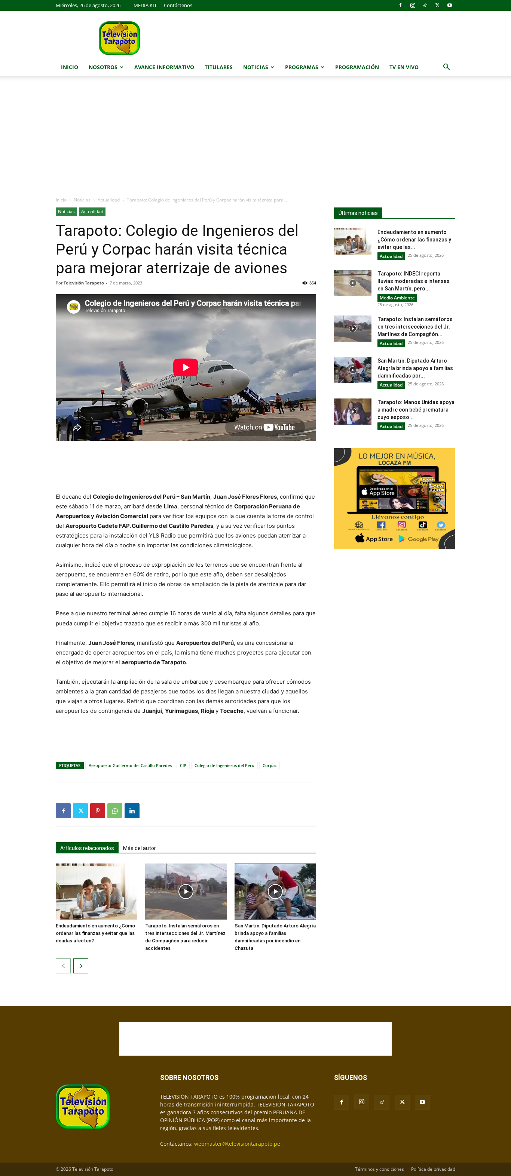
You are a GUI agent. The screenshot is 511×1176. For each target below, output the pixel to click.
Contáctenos (178, 5)
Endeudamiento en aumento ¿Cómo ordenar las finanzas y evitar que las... (414, 239)
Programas (301, 67)
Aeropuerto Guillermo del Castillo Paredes (130, 765)
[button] (446, 67)
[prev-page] (63, 965)
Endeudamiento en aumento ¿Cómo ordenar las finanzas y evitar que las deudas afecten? (95, 933)
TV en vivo (404, 67)
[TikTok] (425, 5)
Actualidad (109, 200)
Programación (357, 67)
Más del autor (139, 848)
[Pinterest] (97, 810)
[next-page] (80, 965)
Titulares (219, 67)
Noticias (255, 67)
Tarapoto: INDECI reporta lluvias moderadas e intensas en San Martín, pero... (413, 281)
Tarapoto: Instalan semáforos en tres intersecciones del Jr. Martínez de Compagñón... (415, 326)
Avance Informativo (164, 67)
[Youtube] (449, 5)
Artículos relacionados (87, 848)
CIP (183, 765)
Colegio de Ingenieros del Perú (224, 765)
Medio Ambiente (397, 298)
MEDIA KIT (145, 5)
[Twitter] (437, 5)
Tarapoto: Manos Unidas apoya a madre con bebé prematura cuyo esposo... (416, 409)
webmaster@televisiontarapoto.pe (237, 1143)
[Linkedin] (132, 810)
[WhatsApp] (114, 810)
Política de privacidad (433, 1169)
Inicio (69, 67)
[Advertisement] (255, 140)
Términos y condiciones (379, 1169)
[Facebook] (400, 5)
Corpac (269, 765)
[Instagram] (412, 5)
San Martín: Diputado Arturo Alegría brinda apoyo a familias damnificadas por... (415, 368)
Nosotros (103, 67)
